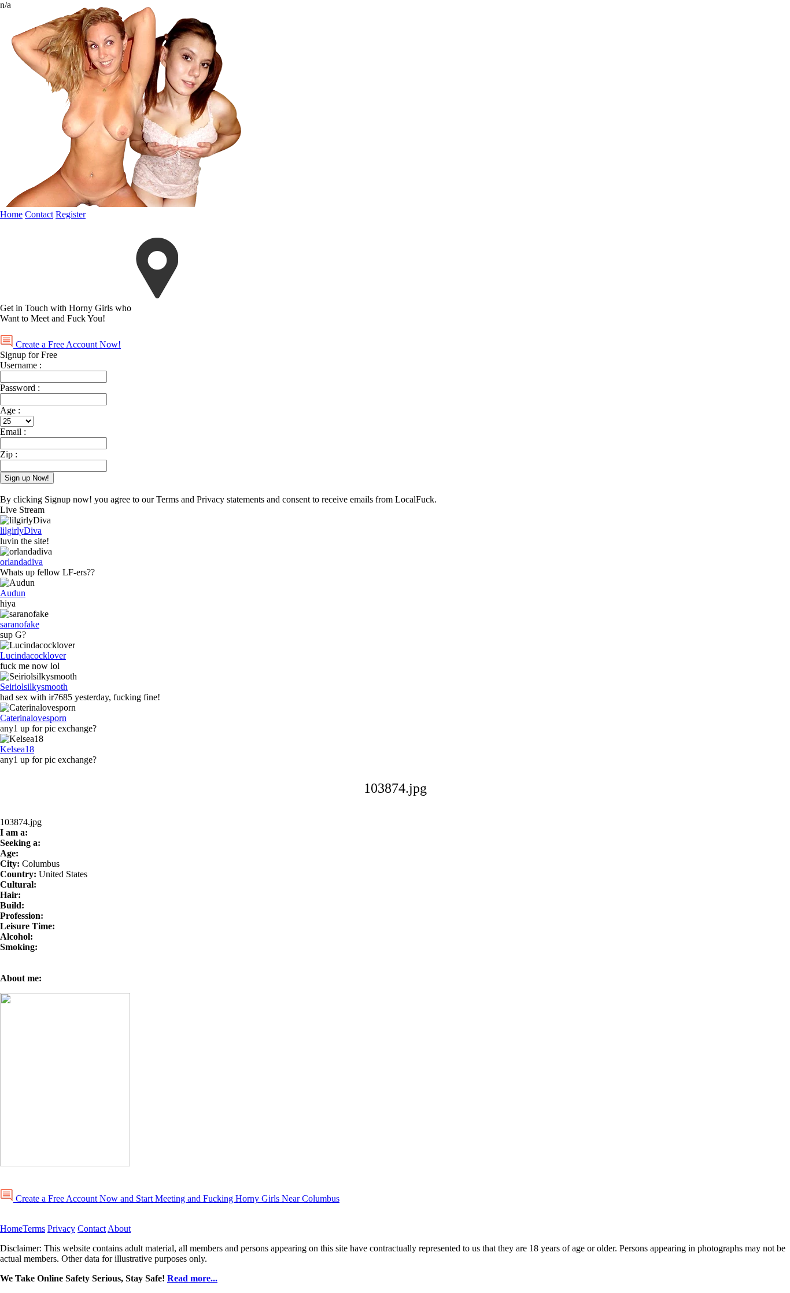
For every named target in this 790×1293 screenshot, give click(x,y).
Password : (20, 388)
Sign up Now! (27, 478)
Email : (13, 432)
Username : (21, 365)
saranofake (19, 624)
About (119, 1228)
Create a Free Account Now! (67, 344)
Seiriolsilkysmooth (34, 687)
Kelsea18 (17, 749)
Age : (10, 410)
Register (71, 214)
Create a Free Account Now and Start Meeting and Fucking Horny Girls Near (176, 1198)
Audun (12, 593)
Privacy (61, 1228)
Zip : (8, 454)
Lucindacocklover (33, 655)
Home (11, 214)
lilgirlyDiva (21, 530)
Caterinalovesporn (33, 718)
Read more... (192, 1278)
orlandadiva (21, 562)
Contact (39, 214)
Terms (34, 1228)
